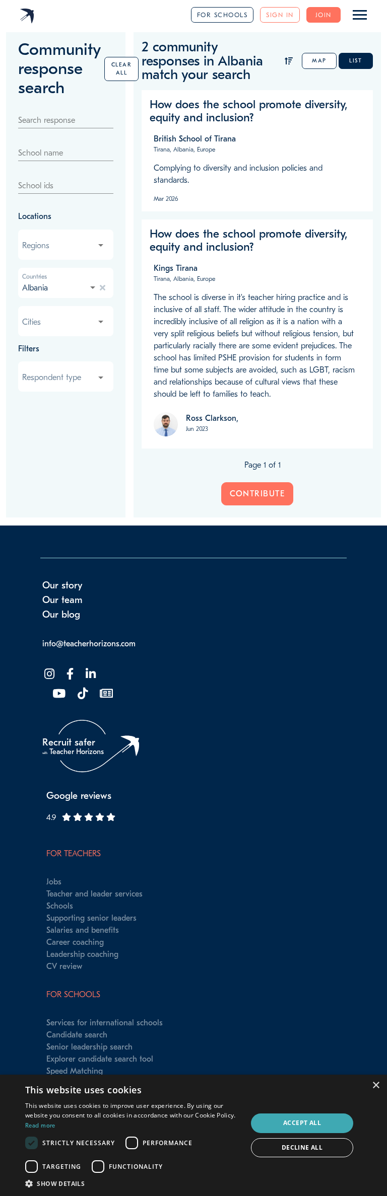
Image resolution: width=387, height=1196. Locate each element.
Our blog (61, 614)
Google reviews (78, 795)
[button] (133, 1183)
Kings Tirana (176, 268)
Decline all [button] (302, 1147)
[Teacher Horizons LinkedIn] (90, 674)
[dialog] (193, 1135)
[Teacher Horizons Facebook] (69, 674)
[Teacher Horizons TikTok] (82, 694)
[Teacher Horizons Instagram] (48, 674)
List (355, 60)
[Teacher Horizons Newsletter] (105, 694)
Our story (62, 585)
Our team (62, 600)
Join (323, 15)
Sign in (280, 15)
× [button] (375, 1085)
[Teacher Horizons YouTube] (58, 694)
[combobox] (63, 245)
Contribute (257, 493)
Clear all (121, 68)
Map (319, 60)
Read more (40, 1125)
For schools (222, 15)
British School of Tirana (195, 138)
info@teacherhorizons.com (89, 643)
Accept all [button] (302, 1122)
